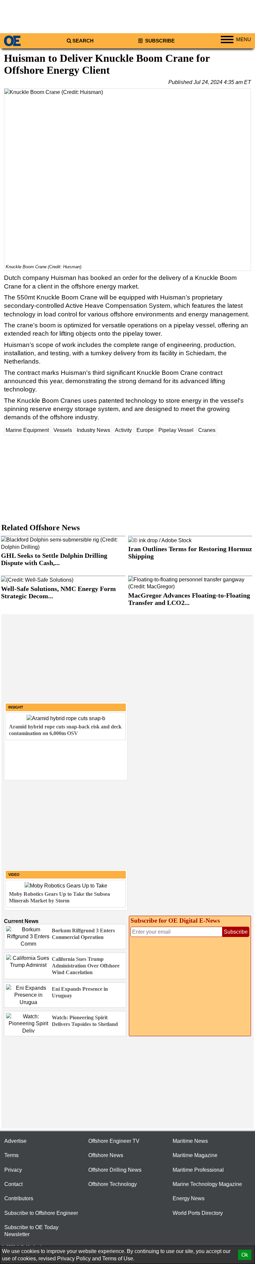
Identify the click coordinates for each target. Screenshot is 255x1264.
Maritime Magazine (195, 1155)
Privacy (13, 1170)
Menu (243, 39)
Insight (15, 707)
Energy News (189, 1198)
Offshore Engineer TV (113, 1141)
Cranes (206, 430)
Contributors (18, 1198)
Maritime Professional (198, 1170)
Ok (244, 1255)
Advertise (15, 1141)
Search (83, 40)
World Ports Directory (198, 1213)
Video (14, 875)
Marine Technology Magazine (207, 1184)
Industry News (93, 430)
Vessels (62, 430)
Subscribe (159, 40)
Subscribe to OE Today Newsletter (31, 1230)
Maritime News (190, 1141)
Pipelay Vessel (176, 430)
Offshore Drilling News (114, 1170)
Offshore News (105, 1155)
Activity (123, 430)
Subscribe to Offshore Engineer (41, 1213)
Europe (145, 430)
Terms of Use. (118, 1258)
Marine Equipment (27, 430)
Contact (13, 1184)
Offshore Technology (112, 1184)
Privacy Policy (74, 1258)
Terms (11, 1155)
